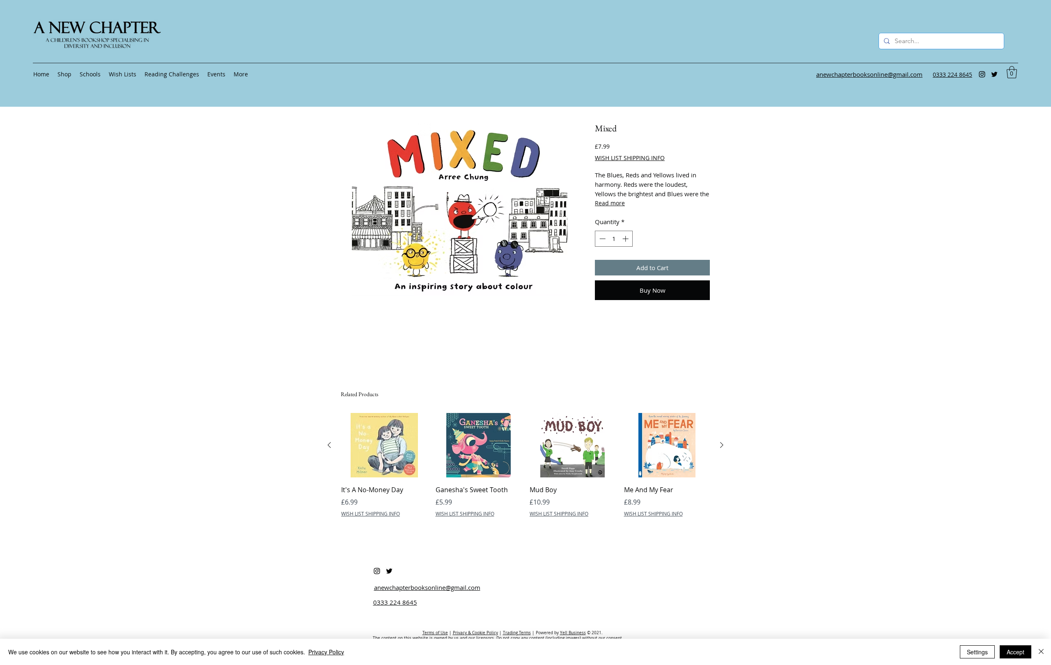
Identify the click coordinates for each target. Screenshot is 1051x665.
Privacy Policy (326, 652)
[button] (1012, 72)
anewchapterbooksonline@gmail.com (427, 587)
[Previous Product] (329, 445)
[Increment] (626, 238)
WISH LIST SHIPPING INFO (630, 158)
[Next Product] (722, 445)
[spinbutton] (614, 238)
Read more (610, 203)
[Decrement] (601, 238)
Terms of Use (435, 632)
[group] (525, 471)
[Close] (1041, 651)
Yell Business (573, 632)
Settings (977, 652)
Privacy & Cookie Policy (475, 632)
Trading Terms (517, 632)
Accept (1015, 652)
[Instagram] (982, 74)
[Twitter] (994, 74)
